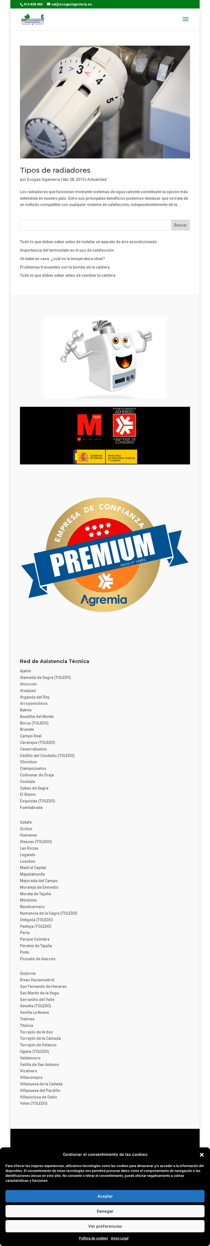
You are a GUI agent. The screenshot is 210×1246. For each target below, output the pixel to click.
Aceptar (105, 1196)
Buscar (180, 225)
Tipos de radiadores (55, 170)
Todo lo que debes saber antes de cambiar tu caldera (67, 275)
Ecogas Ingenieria (43, 179)
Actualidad (97, 179)
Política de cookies (93, 1238)
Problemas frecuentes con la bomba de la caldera (65, 267)
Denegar (105, 1211)
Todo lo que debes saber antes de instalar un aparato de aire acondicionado (88, 242)
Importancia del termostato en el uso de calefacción (67, 250)
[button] (202, 1154)
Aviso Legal (120, 1238)
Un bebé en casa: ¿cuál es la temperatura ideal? (62, 259)
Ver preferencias (105, 1226)
